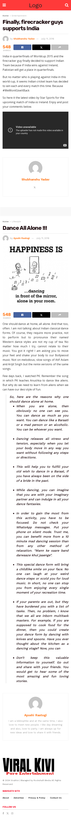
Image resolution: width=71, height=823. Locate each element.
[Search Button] (66, 5)
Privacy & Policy (36, 798)
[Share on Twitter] (41, 47)
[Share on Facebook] (22, 47)
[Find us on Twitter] (7, 813)
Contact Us (56, 798)
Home (6, 15)
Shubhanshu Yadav (24, 38)
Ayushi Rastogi (21, 238)
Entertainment (19, 15)
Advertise (19, 798)
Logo (35, 5)
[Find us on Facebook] (3, 813)
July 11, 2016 (47, 38)
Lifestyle (16, 221)
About (6, 798)
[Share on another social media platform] (59, 47)
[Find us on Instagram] (12, 813)
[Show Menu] (4, 5)
